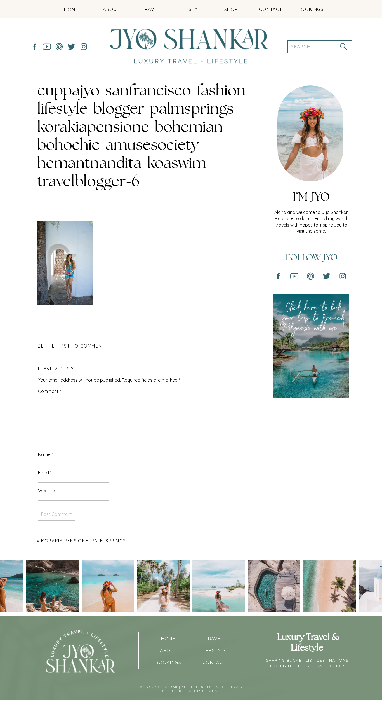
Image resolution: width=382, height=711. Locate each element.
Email (44, 472)
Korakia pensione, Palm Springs (83, 541)
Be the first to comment (71, 346)
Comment (49, 391)
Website (46, 490)
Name (45, 454)
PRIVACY (235, 687)
